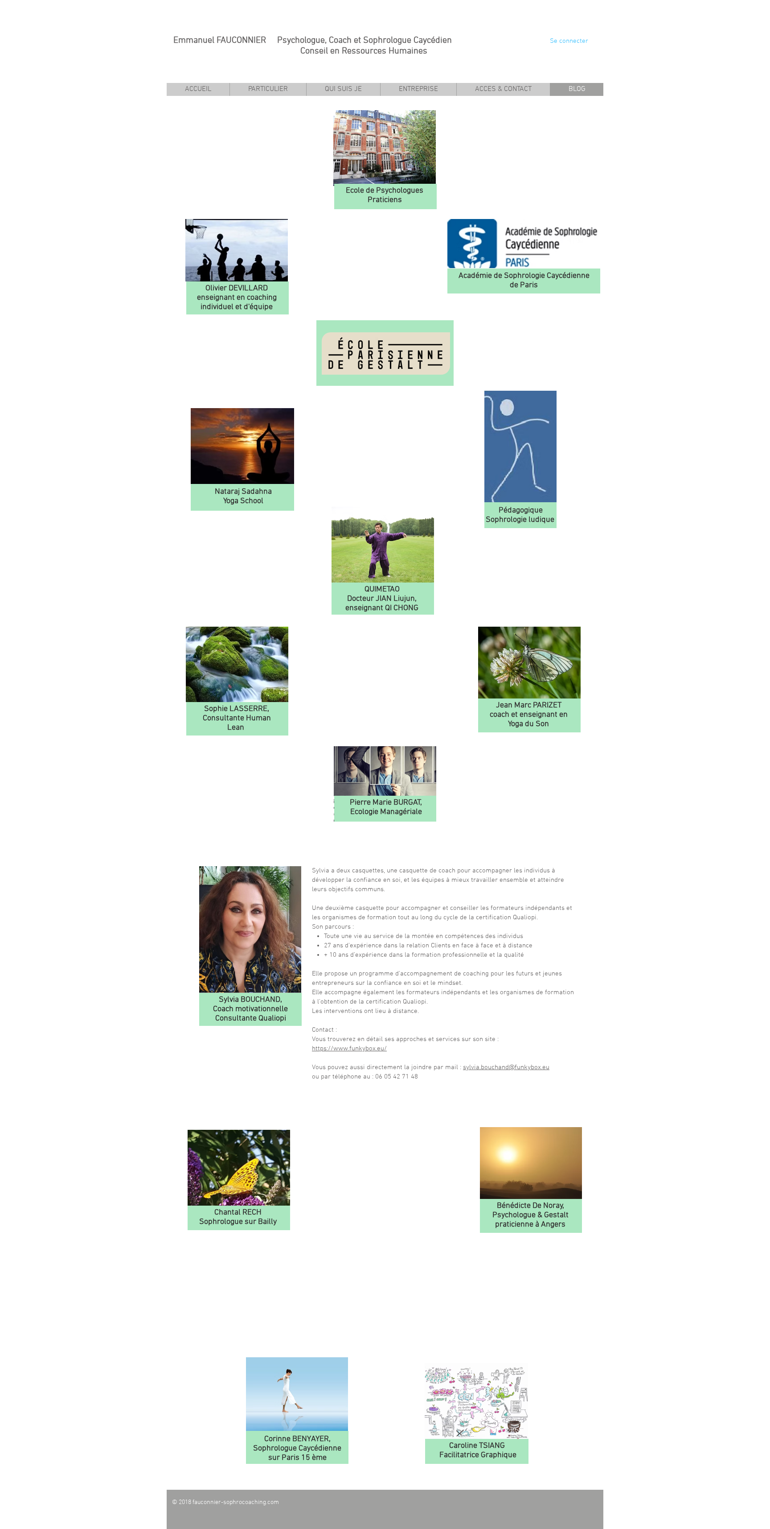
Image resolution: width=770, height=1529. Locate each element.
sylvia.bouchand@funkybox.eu (506, 1067)
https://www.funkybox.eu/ (349, 1049)
